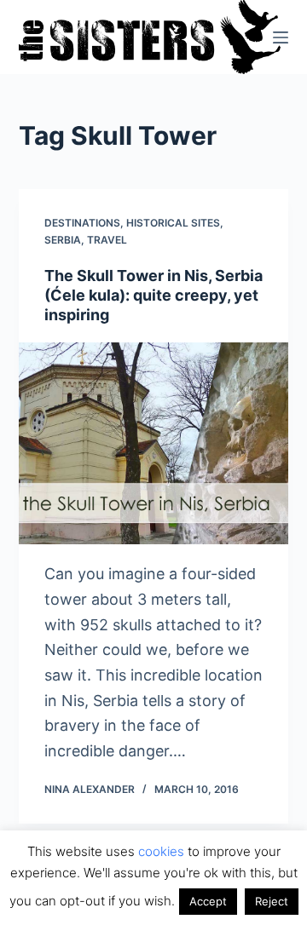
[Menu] (280, 37)
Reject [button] (271, 901)
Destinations (82, 222)
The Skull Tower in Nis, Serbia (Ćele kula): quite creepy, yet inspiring (153, 296)
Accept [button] (208, 901)
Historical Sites (173, 222)
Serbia (62, 239)
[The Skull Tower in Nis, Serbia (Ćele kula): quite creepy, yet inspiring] (154, 443)
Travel (107, 239)
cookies (161, 851)
